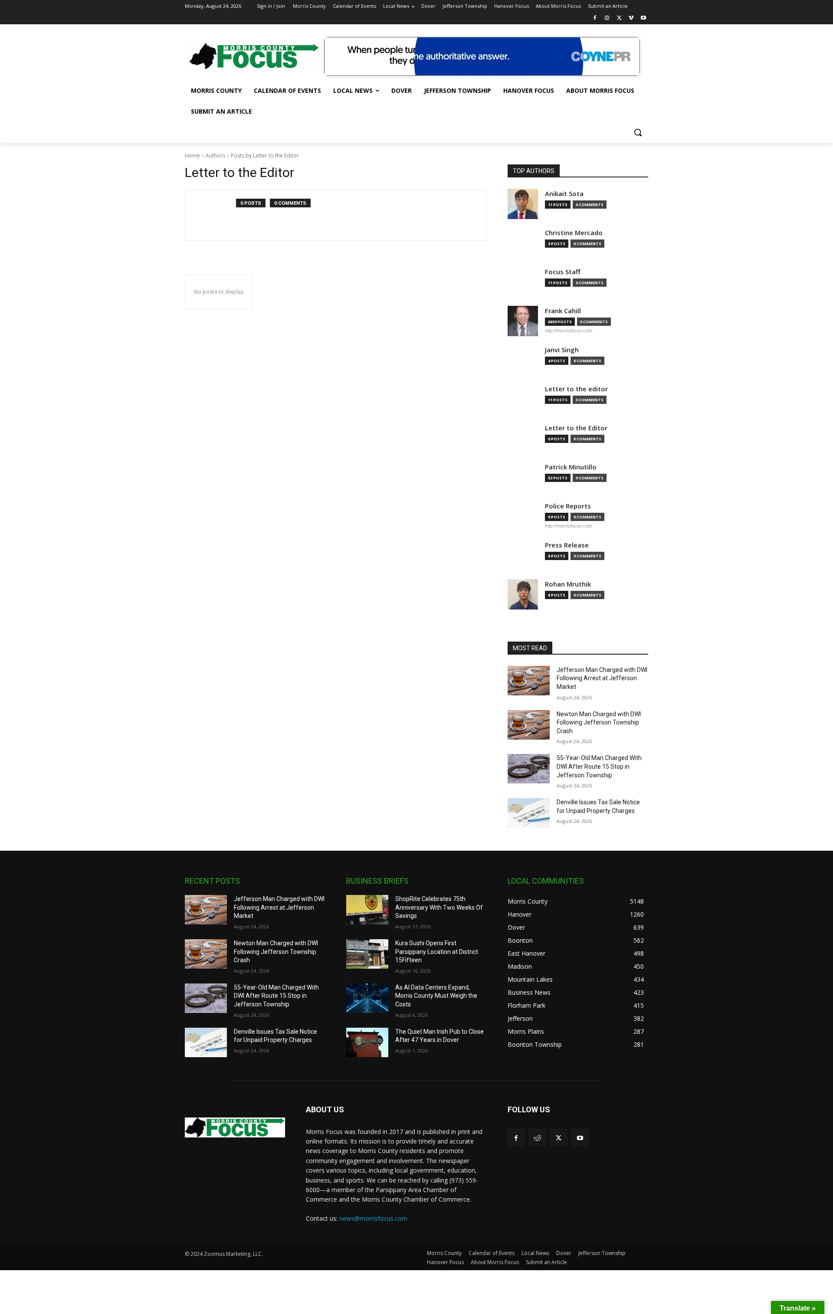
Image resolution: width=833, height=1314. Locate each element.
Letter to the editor (576, 389)
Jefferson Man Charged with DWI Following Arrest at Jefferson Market (602, 678)
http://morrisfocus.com (568, 330)
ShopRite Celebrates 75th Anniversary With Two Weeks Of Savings (439, 907)
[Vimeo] (631, 18)
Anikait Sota (564, 194)
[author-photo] (215, 215)
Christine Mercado (574, 233)
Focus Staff (562, 272)
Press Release (567, 545)
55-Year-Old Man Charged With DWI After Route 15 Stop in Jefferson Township (599, 766)
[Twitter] (619, 18)
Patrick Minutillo (571, 467)
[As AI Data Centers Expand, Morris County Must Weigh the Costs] (367, 998)
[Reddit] (537, 1137)
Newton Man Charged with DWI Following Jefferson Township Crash (599, 722)
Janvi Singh (562, 350)
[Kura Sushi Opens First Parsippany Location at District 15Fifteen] (367, 954)
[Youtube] (643, 18)
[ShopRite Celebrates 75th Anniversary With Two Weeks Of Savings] (367, 909)
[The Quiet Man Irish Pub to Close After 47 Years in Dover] (367, 1042)
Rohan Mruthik (568, 584)
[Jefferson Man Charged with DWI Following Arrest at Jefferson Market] (529, 680)
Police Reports (568, 506)
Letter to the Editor (576, 428)
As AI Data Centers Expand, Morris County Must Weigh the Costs (436, 996)
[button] (637, 132)
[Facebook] (595, 18)
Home (192, 155)
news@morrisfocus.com (373, 1218)
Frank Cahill (563, 311)
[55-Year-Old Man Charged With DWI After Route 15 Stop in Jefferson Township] (529, 768)
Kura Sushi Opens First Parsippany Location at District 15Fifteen (436, 951)
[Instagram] (607, 18)
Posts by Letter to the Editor (265, 155)
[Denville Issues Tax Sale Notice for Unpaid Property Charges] (529, 813)
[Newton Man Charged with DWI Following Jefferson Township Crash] (529, 725)
